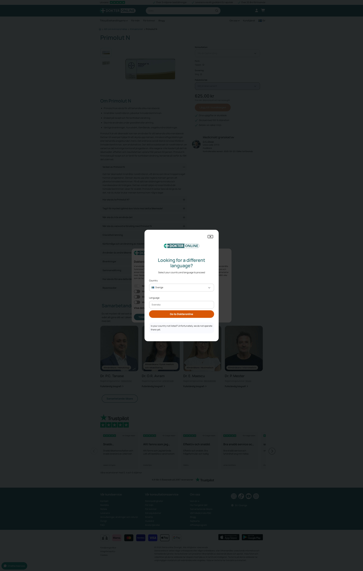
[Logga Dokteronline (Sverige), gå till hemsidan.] (181, 245)
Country (153, 280)
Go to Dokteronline (181, 314)
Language (154, 297)
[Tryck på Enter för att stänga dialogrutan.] (210, 236)
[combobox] (181, 287)
